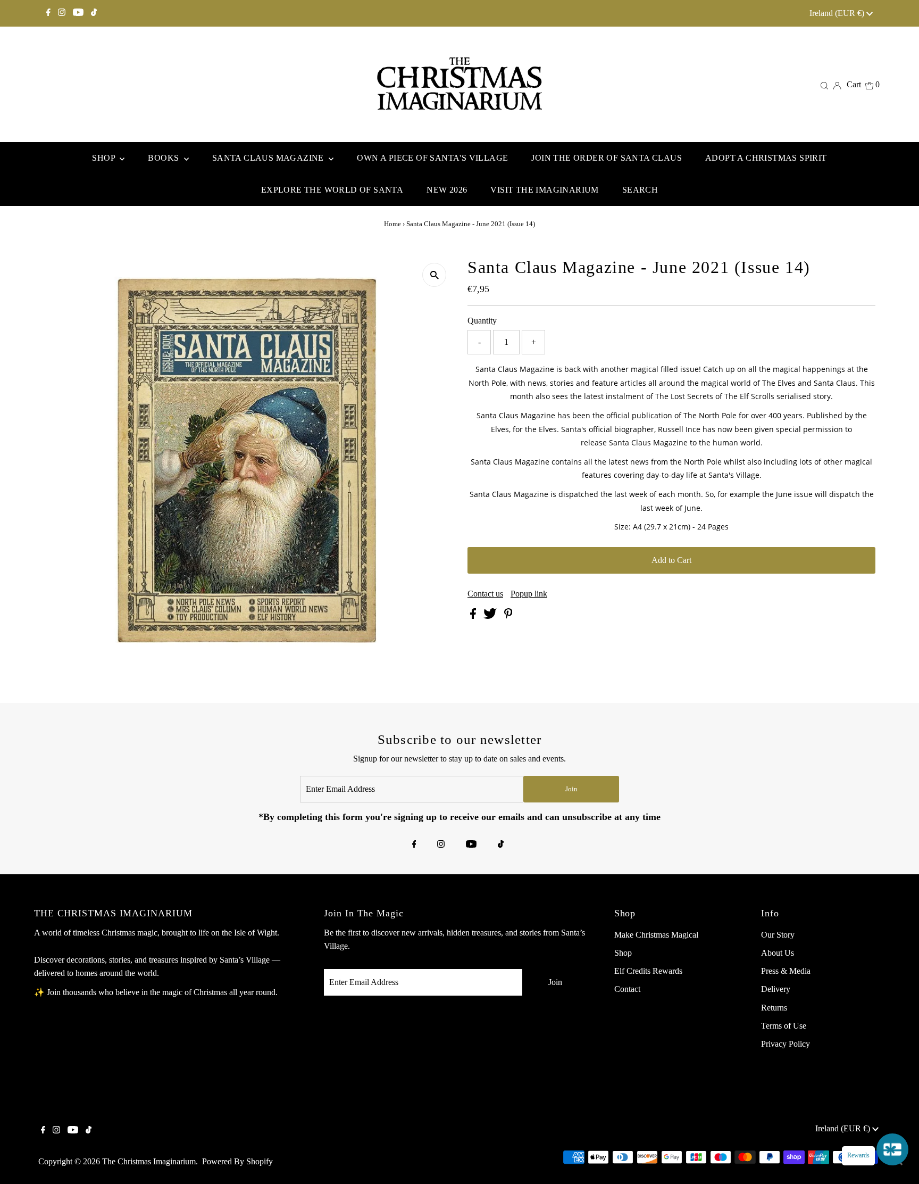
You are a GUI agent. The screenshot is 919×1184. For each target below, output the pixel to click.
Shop (623, 952)
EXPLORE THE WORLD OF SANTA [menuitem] (332, 189)
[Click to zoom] (434, 275)
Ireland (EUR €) (837, 13)
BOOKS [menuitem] (164, 157)
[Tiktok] (93, 13)
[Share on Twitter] (491, 615)
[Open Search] (824, 84)
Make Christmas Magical (656, 934)
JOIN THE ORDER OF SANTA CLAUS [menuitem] (606, 157)
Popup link (529, 594)
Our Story (778, 934)
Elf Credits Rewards (648, 970)
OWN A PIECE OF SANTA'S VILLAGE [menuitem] (432, 157)
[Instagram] (61, 13)
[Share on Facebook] (474, 615)
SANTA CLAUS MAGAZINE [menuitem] (269, 157)
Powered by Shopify (237, 1161)
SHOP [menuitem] (104, 157)
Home (392, 224)
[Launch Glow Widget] (892, 1149)
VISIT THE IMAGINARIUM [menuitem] (544, 189)
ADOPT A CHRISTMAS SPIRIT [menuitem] (766, 157)
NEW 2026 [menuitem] (447, 189)
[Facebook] (48, 13)
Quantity (482, 320)
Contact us (485, 594)
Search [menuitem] (640, 189)
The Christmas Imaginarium (149, 1161)
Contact (627, 988)
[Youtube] (78, 13)
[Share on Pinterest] (508, 615)
